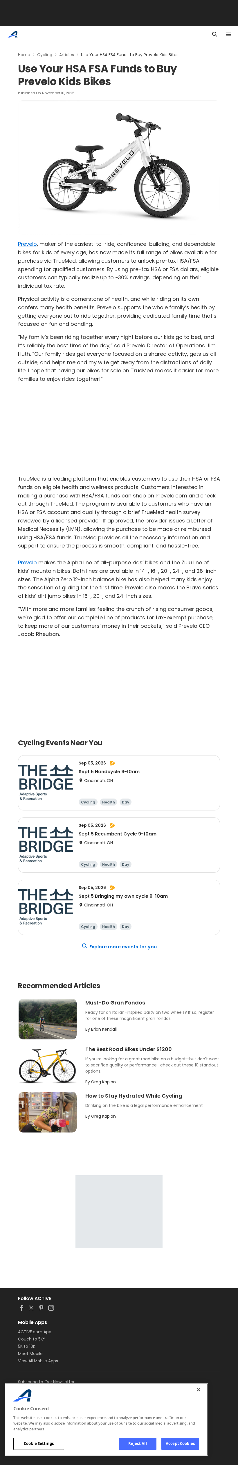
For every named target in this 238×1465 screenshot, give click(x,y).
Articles (66, 55)
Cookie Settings (39, 1443)
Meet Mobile (30, 1353)
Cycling (44, 55)
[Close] (198, 1389)
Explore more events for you (123, 946)
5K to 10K (26, 1346)
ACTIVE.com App (34, 1332)
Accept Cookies (180, 1443)
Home (24, 55)
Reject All (137, 1443)
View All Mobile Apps (38, 1361)
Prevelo (27, 244)
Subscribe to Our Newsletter (46, 1382)
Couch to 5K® (31, 1339)
